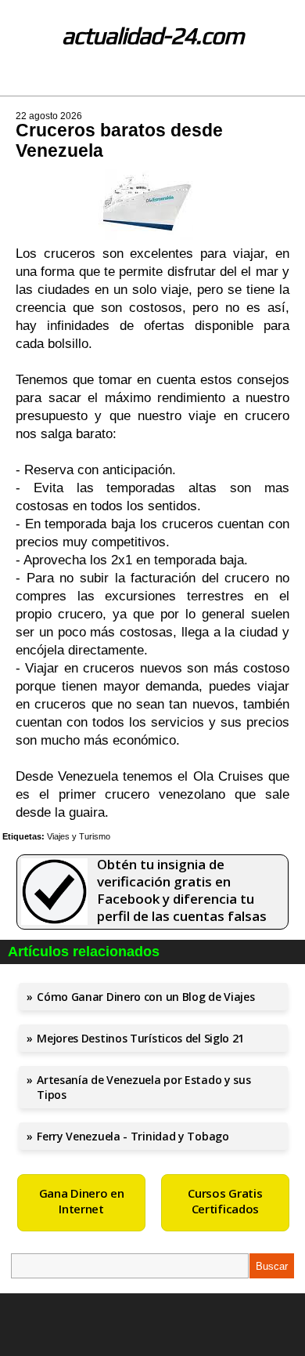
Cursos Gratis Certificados (225, 1200)
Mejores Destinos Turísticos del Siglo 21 (140, 1038)
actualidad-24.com (153, 35)
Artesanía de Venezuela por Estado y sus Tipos (143, 1087)
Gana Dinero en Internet (81, 1200)
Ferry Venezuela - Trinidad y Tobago (133, 1136)
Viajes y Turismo (78, 836)
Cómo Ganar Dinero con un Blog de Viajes (145, 996)
